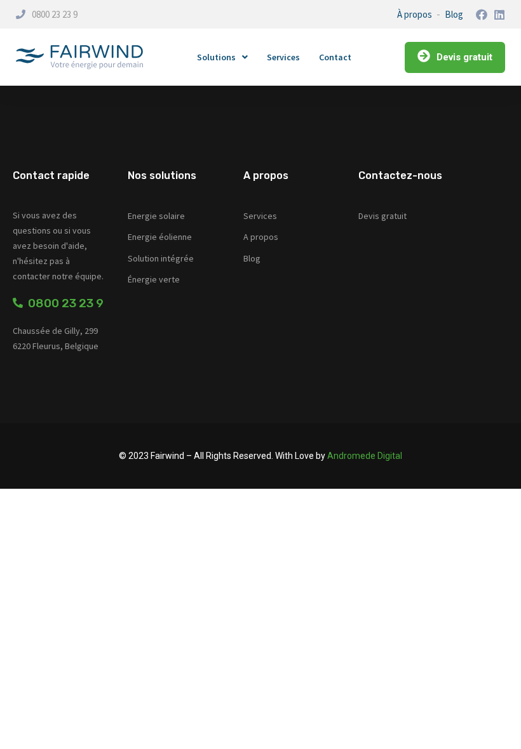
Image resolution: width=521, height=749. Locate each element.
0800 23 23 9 (55, 14)
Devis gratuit (382, 216)
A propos (260, 236)
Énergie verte (154, 279)
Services (283, 57)
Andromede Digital (364, 456)
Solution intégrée (161, 258)
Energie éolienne (160, 236)
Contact (335, 57)
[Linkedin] (499, 14)
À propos (414, 14)
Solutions (216, 57)
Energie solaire (156, 216)
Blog (454, 14)
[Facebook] (481, 14)
